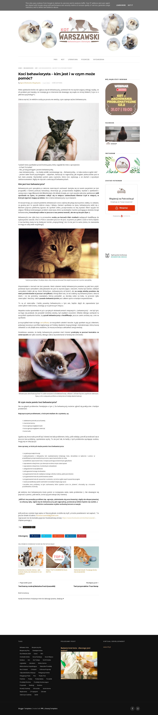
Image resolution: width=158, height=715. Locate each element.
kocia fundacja (37, 657)
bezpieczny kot (36, 647)
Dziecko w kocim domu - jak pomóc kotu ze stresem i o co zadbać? (30, 572)
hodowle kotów (25, 657)
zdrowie (43, 692)
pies (34, 676)
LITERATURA (73, 59)
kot (36, 68)
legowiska (23, 663)
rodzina (39, 685)
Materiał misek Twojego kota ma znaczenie (85, 571)
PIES (55, 59)
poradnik (49, 679)
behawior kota (28, 68)
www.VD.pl (107, 647)
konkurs (22, 660)
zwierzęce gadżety (25, 695)
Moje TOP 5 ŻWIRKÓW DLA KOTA (56, 571)
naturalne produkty (46, 666)
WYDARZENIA (98, 59)
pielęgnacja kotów (44, 673)
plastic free (42, 676)
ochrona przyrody (45, 669)
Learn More (121, 5)
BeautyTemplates (51, 708)
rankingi (31, 685)
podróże (22, 679)
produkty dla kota (25, 682)
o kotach (33, 669)
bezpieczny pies (24, 650)
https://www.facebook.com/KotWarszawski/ (78, 518)
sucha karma (47, 688)
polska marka (39, 679)
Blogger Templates (25, 708)
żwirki (36, 695)
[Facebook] (132, 708)
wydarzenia (23, 692)
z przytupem (34, 692)
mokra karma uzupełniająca (28, 666)
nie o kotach (24, 669)
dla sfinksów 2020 (25, 654)
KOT (62, 59)
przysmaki (23, 685)
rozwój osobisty (25, 688)
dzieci (36, 654)
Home (20, 68)
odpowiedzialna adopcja (27, 673)
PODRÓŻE (85, 59)
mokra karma (42, 663)
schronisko (36, 688)
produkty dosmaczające (41, 682)
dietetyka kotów (37, 650)
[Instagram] (138, 708)
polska (30, 679)
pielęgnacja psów (25, 676)
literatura (32, 663)
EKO (42, 654)
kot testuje (36, 660)
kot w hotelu (47, 660)
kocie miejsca (49, 657)
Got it (130, 5)
